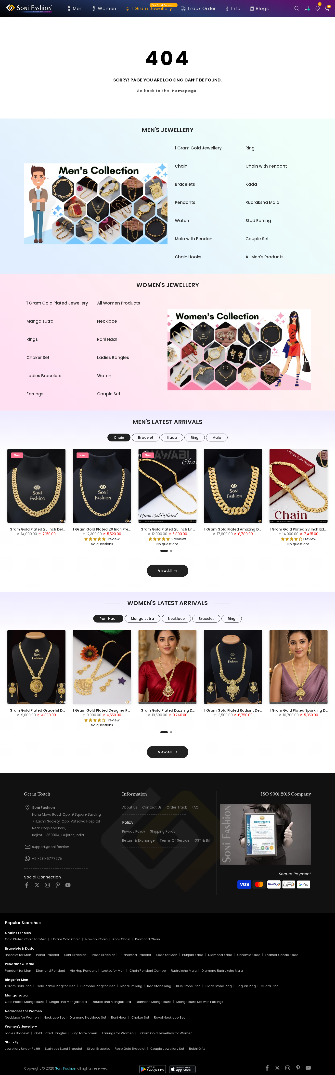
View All (165, 570)
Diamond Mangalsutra (153, 1001)
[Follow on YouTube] (68, 886)
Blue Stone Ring (188, 986)
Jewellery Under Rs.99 (22, 1048)
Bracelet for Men (18, 955)
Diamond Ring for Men (98, 986)
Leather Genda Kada (281, 955)
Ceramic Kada (248, 955)
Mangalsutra (39, 321)
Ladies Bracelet (17, 1033)
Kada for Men (166, 955)
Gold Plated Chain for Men (25, 939)
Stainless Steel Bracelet (63, 1048)
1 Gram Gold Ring (18, 986)
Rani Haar (107, 339)
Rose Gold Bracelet (130, 1048)
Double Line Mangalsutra (111, 1001)
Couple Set (257, 239)
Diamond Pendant (50, 970)
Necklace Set (54, 1017)
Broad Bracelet (103, 955)
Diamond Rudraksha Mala (222, 970)
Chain (181, 166)
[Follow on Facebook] (26, 886)
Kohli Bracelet (75, 955)
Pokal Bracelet (47, 955)
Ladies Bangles (113, 357)
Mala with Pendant (194, 239)
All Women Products (118, 303)
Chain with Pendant (266, 166)
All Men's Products (264, 257)
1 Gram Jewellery (153, 8)
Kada (251, 184)
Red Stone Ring (159, 986)
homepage (184, 90)
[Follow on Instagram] (47, 886)
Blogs (262, 8)
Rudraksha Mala (262, 202)
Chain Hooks (188, 257)
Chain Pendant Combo (147, 970)
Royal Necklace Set (169, 1017)
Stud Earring (258, 221)
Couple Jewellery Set (167, 1048)
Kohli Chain (121, 939)
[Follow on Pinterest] (57, 886)
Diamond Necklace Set (88, 1017)
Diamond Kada (220, 955)
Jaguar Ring (246, 986)
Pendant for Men (18, 970)
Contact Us (152, 807)
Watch (182, 221)
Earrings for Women (118, 1033)
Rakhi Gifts (197, 1048)
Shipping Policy (162, 831)
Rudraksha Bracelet (135, 955)
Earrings (34, 394)
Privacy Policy (133, 831)
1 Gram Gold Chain (65, 939)
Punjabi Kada (192, 955)
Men (78, 8)
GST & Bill (202, 840)
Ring (250, 148)
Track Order (201, 8)
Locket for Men (113, 970)
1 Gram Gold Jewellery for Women (166, 1033)
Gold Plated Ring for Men (56, 986)
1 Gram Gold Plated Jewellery (57, 303)
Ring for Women (84, 1033)
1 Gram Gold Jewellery (198, 148)
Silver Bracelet (98, 1048)
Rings (32, 339)
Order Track (177, 807)
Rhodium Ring (131, 986)
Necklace (107, 321)
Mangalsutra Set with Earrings (199, 1001)
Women (107, 8)
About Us (129, 807)
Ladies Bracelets (43, 376)
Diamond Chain (147, 939)
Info (236, 8)
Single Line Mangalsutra (68, 1001)
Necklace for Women (22, 1017)
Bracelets (185, 184)
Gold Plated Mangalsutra (24, 1001)
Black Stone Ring (219, 986)
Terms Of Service (175, 840)
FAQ (195, 807)
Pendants (185, 202)
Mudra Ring (270, 986)
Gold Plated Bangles (50, 1033)
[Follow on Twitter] (37, 886)
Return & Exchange (138, 840)
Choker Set (38, 357)
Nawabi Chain (96, 939)
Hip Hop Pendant (83, 970)
